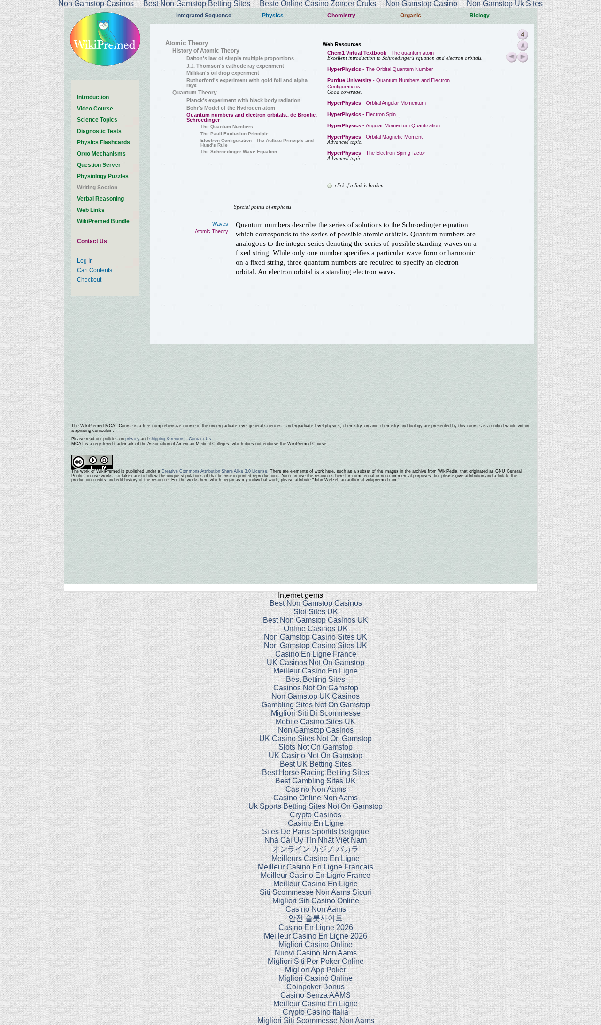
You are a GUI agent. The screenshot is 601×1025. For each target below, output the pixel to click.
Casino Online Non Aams (315, 798)
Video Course (95, 108)
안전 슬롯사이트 (315, 918)
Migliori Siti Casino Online (315, 901)
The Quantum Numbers (226, 126)
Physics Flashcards (103, 142)
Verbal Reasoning (100, 199)
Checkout (89, 279)
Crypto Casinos (315, 815)
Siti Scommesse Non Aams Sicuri (315, 892)
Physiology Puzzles (103, 176)
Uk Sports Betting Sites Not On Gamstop (315, 806)
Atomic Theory (186, 43)
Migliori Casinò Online (315, 978)
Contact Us (92, 241)
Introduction (93, 97)
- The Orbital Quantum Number (380, 69)
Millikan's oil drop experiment (222, 73)
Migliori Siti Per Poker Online (316, 961)
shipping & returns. (167, 439)
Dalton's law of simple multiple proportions (240, 58)
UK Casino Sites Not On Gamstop (315, 739)
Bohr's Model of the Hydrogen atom (230, 107)
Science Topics (97, 120)
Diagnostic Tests (99, 131)
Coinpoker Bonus (315, 987)
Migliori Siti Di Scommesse (316, 713)
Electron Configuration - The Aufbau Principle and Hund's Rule (257, 143)
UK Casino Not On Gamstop (315, 755)
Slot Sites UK (315, 612)
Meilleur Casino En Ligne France (315, 875)
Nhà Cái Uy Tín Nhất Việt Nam (315, 840)
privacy (132, 439)
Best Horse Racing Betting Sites (315, 772)
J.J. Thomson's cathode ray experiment (235, 66)
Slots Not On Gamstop (315, 747)
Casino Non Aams (315, 789)
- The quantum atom (380, 52)
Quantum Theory (194, 92)
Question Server (99, 165)
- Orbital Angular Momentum (376, 103)
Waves (220, 224)
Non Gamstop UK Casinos (315, 696)
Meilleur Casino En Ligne (315, 671)
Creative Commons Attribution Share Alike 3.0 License (214, 471)
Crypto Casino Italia (315, 1012)
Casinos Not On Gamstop (315, 688)
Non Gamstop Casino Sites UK (315, 637)
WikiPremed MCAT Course (106, 425)
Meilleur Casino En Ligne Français (315, 867)
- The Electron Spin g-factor (376, 153)
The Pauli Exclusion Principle (234, 133)
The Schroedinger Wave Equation (238, 151)
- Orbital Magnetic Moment (375, 137)
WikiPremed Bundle (103, 221)
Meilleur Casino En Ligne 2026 (315, 936)
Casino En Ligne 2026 (315, 927)
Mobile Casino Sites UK (315, 722)
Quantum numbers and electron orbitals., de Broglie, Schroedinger (251, 117)
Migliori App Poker (315, 970)
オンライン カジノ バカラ (315, 849)
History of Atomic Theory (205, 51)
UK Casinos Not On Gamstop (315, 662)
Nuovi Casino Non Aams (316, 953)
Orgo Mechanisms (101, 153)
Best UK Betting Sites (316, 764)
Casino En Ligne (316, 823)
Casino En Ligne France (315, 654)
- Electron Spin (361, 114)
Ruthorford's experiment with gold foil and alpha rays (247, 83)
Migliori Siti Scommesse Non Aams (315, 1021)
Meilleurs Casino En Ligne (315, 858)
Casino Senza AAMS (315, 995)
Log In (85, 261)
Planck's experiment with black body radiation (243, 100)
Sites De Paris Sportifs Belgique (315, 832)
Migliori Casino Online (315, 944)
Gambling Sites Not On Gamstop (316, 705)
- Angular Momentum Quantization (383, 125)
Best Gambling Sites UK (315, 781)
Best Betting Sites (315, 679)
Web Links (91, 210)
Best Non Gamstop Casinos (316, 603)
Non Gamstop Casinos (316, 730)
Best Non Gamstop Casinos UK (315, 620)
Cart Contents (94, 270)
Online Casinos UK (316, 629)
